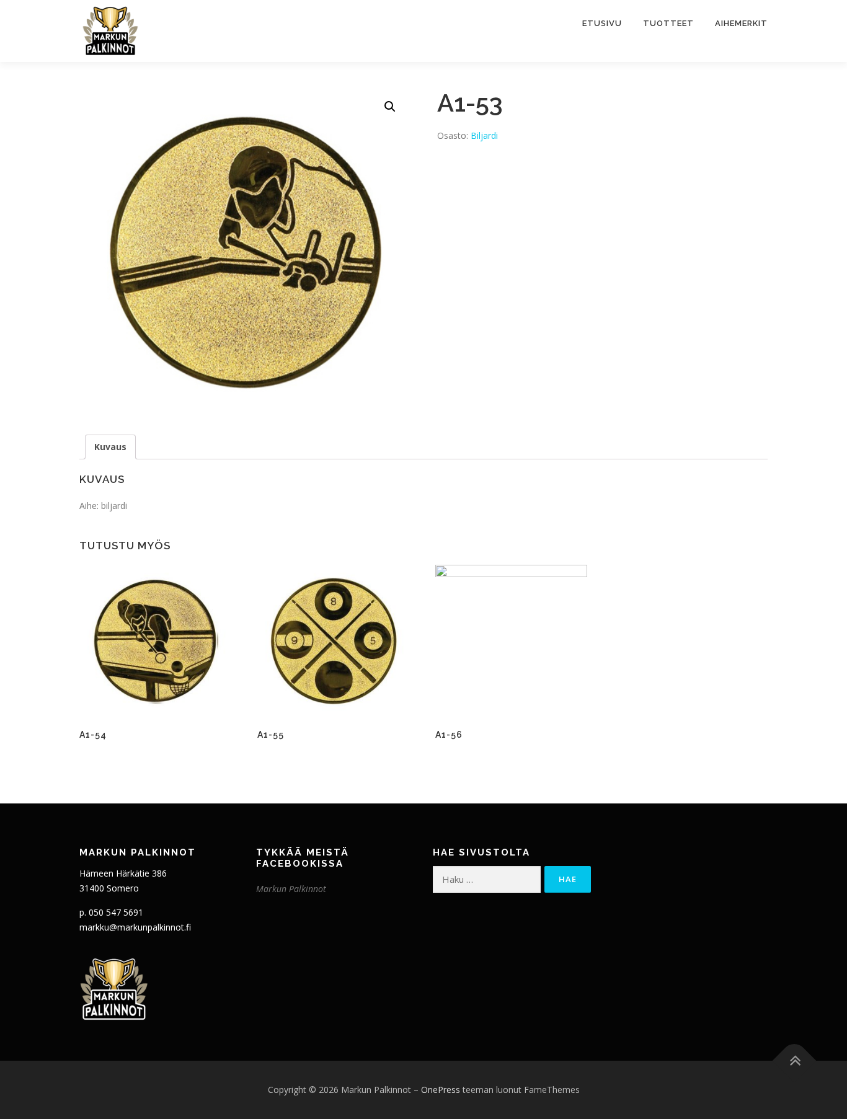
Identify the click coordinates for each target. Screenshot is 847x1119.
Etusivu (602, 23)
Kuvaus (110, 447)
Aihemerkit (741, 23)
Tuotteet (668, 23)
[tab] (110, 447)
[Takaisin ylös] (795, 1061)
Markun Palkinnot (291, 889)
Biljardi (484, 135)
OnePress (440, 1089)
